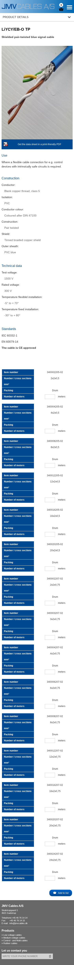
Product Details (15, 17)
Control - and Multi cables (15, 940)
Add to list (63, 893)
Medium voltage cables (14, 938)
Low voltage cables (12, 935)
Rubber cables (10, 943)
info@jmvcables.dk (18, 923)
